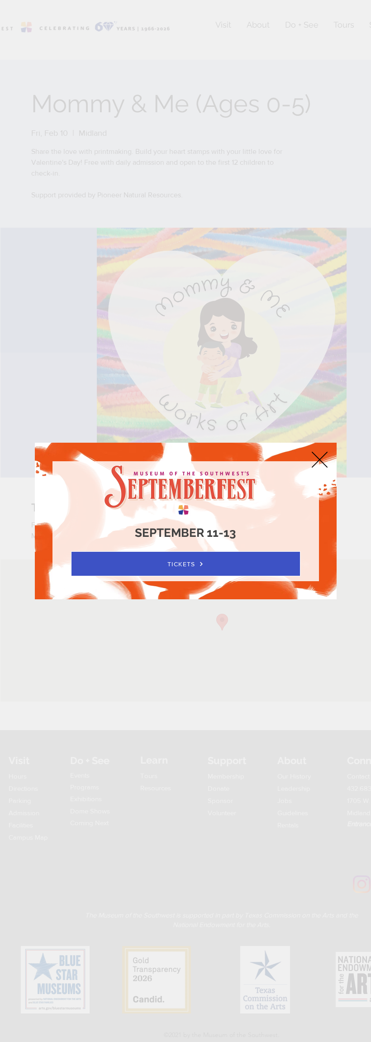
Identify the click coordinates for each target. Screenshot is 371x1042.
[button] (320, 460)
